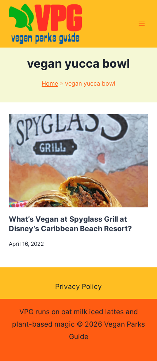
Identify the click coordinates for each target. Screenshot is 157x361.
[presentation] (78, 160)
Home (50, 83)
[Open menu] (141, 23)
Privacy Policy (78, 286)
